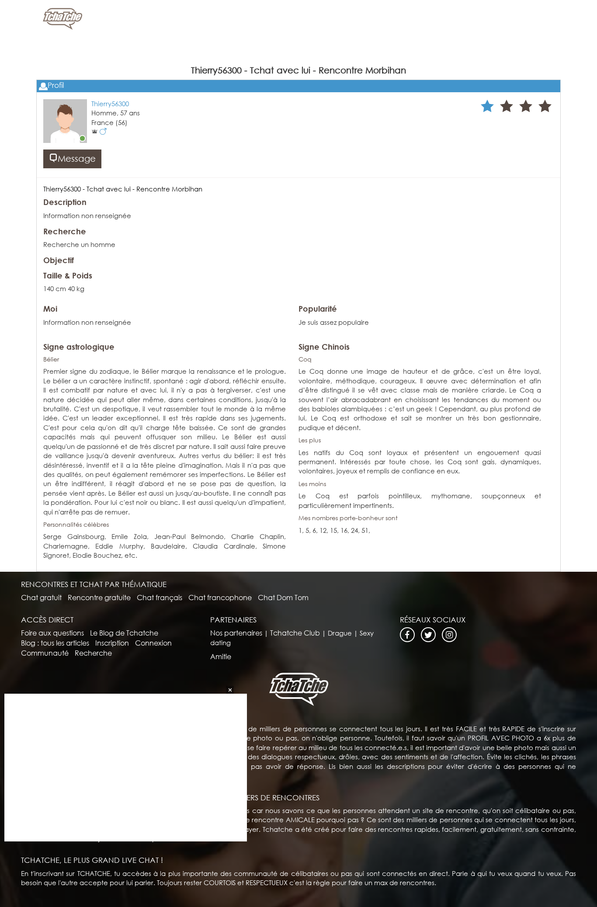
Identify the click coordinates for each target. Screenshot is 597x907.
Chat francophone (220, 597)
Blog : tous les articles (55, 642)
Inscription (112, 642)
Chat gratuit (41, 597)
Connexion (153, 642)
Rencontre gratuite (99, 597)
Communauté (45, 652)
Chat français (159, 597)
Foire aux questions (52, 632)
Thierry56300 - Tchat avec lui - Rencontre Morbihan (122, 188)
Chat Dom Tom (283, 597)
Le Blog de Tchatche (124, 632)
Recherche (93, 652)
